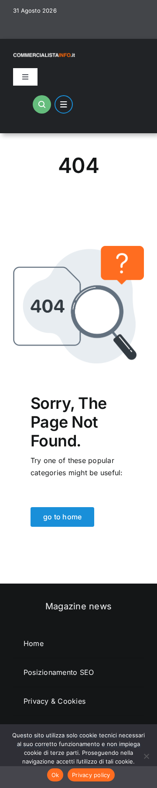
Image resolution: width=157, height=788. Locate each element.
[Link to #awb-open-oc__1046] (42, 104)
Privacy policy (91, 774)
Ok (55, 774)
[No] (146, 756)
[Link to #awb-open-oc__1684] (64, 104)
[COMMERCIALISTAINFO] (44, 53)
